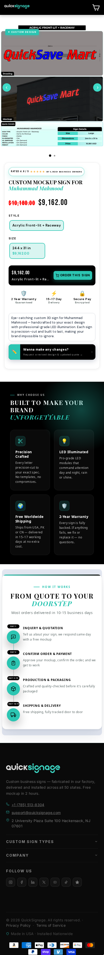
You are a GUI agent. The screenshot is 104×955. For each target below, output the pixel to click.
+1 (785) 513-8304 (28, 805)
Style (14, 216)
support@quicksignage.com (36, 812)
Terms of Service (51, 925)
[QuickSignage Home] (33, 768)
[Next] (97, 87)
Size (12, 238)
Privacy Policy (18, 925)
